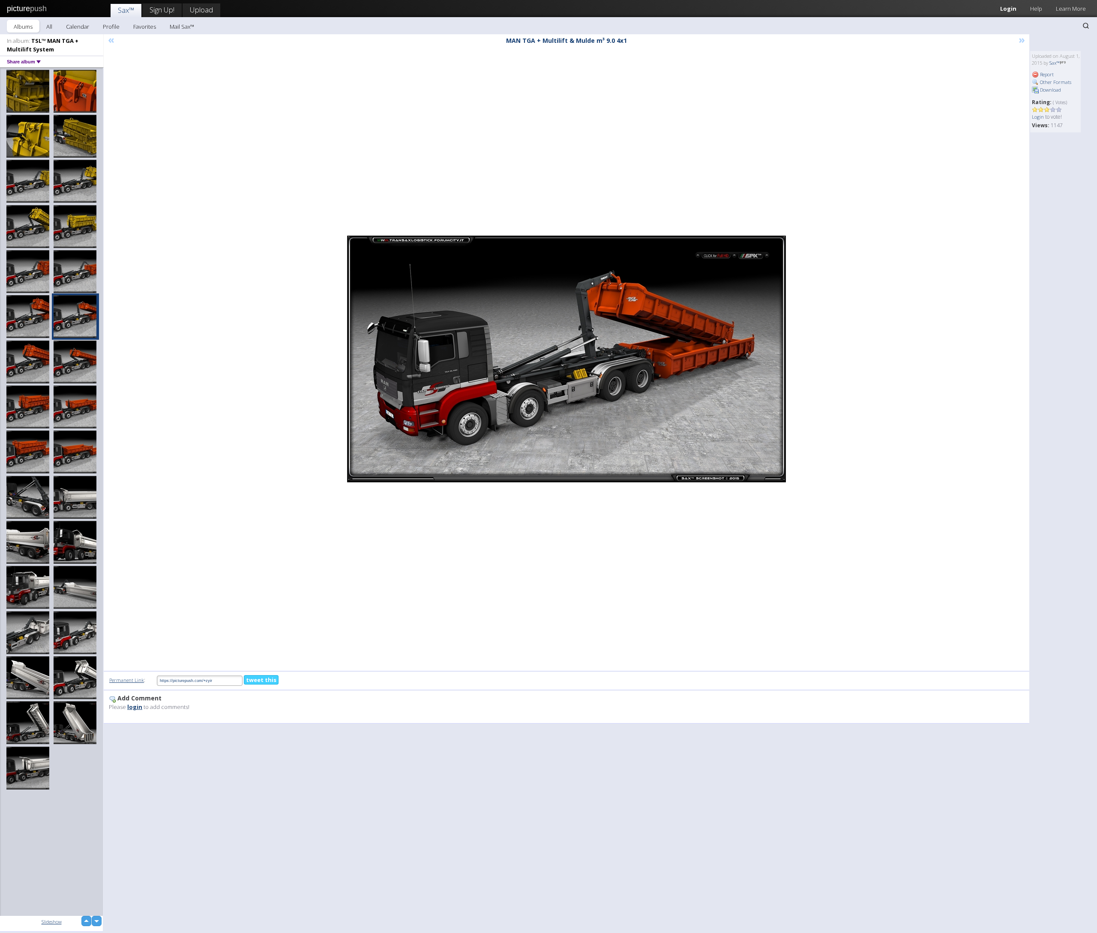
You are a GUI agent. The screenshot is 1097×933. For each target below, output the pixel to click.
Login (1008, 8)
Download (1050, 90)
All (49, 26)
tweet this (261, 680)
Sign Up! (162, 10)
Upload (201, 10)
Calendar (77, 26)
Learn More (1071, 8)
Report (1046, 74)
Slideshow (52, 921)
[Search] (1086, 26)
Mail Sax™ (182, 26)
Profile (111, 26)
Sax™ (126, 10)
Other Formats (1055, 82)
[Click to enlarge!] (566, 359)
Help (1036, 8)
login (134, 707)
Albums (23, 26)
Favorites (144, 26)
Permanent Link (126, 680)
